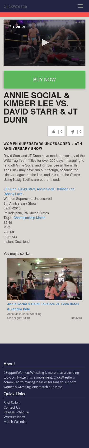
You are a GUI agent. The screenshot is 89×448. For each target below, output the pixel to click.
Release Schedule (16, 412)
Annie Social (46, 189)
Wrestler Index (14, 417)
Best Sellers (12, 403)
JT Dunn (10, 189)
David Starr (26, 189)
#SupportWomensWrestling (24, 373)
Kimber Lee (66, 189)
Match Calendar (15, 422)
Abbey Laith (14, 193)
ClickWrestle (15, 6)
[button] (44, 42)
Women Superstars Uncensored (37, 143)
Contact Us (12, 407)
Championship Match (29, 217)
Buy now (44, 79)
